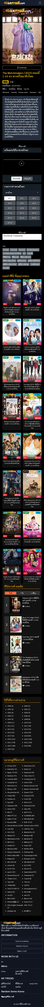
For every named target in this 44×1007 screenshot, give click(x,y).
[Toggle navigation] (40, 3)
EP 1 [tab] (9, 198)
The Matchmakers (32, 250)
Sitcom (26, 869)
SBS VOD (10, 862)
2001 (9, 709)
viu (8, 895)
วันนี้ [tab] (10, 593)
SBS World (27, 862)
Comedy (14, 92)
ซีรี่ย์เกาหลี (15, 257)
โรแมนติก (6, 268)
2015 (9, 732)
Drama (26, 792)
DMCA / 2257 (22, 951)
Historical (5, 92)
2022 (26, 742)
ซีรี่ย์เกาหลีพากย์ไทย (9, 261)
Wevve (26, 898)
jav (2, 961)
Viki (39, 92)
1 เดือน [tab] (33, 593)
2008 (26, 719)
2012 (26, 726)
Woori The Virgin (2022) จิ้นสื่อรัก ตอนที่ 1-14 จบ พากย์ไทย (30, 620)
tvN (25, 885)
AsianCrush (28, 772)
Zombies (10, 911)
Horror (9, 809)
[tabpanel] (22, 643)
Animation (10, 769)
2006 (26, 716)
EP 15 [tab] (34, 218)
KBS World (27, 819)
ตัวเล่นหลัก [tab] (16, 179)
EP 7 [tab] (9, 208)
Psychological (29, 855)
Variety (9, 892)
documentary (12, 792)
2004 (26, 712)
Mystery (10, 849)
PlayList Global (12, 852)
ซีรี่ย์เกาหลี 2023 (25, 257)
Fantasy (27, 796)
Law (8, 829)
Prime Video (11, 855)
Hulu (25, 809)
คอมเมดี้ (30, 253)
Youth (26, 902)
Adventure (28, 766)
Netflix (26, 849)
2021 (9, 742)
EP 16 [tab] (10, 223)
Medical (27, 835)
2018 (26, 736)
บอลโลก (18, 987)
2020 (26, 739)
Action (9, 766)
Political (27, 852)
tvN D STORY (12, 888)
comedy (5, 250)
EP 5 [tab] (22, 203)
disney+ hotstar (29, 789)
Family (9, 796)
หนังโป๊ (3, 987)
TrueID (26, 878)
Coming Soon (28, 779)
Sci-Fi (26, 865)
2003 (9, 712)
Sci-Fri (9, 869)
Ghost (26, 802)
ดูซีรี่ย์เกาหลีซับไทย (33, 261)
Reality (9, 859)
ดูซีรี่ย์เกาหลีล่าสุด (24, 264)
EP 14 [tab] (22, 218)
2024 (26, 746)
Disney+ (10, 789)
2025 (9, 749)
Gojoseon (10, 805)
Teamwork (27, 875)
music (26, 845)
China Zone (28, 776)
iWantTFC (10, 815)
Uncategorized (29, 888)
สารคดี (26, 911)
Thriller (9, 878)
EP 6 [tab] (34, 203)
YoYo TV (27, 905)
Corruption (11, 782)
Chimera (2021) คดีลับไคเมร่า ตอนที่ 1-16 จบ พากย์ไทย (30, 600)
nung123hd (33, 983)
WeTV (9, 898)
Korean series (23, 92)
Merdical (27, 839)
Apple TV (10, 772)
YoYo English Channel (14, 905)
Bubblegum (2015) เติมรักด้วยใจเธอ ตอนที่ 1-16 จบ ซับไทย (30, 679)
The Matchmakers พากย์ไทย (12, 253)
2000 (26, 706)
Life (8, 832)
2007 (9, 719)
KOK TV (27, 822)
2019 (9, 739)
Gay (8, 802)
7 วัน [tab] (22, 593)
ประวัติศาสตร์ (35, 264)
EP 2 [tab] (22, 198)
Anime (26, 769)
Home (3, 971)
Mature (9, 835)
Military (26, 842)
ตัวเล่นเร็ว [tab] (27, 179)
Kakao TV (10, 819)
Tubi (8, 882)
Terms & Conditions (22, 941)
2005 (9, 716)
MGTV (9, 842)
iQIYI (25, 812)
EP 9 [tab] (34, 208)
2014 (26, 729)
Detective (11, 786)
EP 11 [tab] (22, 213)
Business (10, 776)
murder (9, 845)
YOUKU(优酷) (12, 902)
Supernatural (28, 872)
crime (26, 782)
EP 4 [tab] (9, 203)
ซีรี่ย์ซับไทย (6, 257)
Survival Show (12, 875)
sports (9, 872)
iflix (8, 812)
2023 (9, 746)
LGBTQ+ (27, 829)
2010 (26, 722)
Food (26, 799)
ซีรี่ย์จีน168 (19, 983)
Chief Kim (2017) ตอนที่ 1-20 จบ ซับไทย (30, 638)
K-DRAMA (27, 815)
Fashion (10, 799)
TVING (9, 885)
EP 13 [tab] (10, 218)
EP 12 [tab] (34, 213)
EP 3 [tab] (34, 198)
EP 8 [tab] (22, 208)
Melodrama (11, 839)
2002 (26, 709)
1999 (9, 706)
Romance (33, 92)
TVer (25, 882)
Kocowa (10, 822)
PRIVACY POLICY (22, 946)
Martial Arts (28, 832)
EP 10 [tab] (10, 213)
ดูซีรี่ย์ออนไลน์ (22, 261)
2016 (26, 732)
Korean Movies (12, 825)
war (25, 895)
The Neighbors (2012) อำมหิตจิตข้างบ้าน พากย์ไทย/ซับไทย (30, 659)
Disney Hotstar (29, 786)
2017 (9, 736)
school (9, 865)
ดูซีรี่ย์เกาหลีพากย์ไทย (9, 264)
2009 (9, 722)
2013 (9, 729)
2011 (9, 726)
